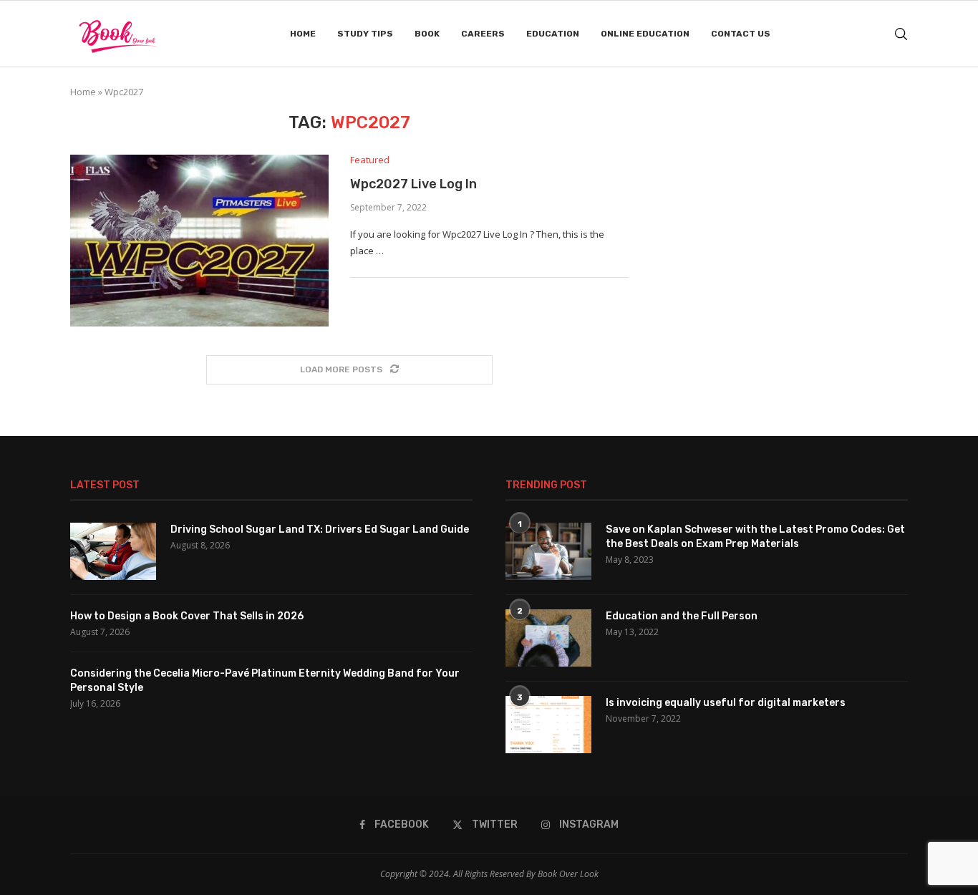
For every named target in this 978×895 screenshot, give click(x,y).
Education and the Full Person (681, 616)
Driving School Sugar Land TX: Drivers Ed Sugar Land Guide (319, 529)
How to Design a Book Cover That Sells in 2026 (187, 616)
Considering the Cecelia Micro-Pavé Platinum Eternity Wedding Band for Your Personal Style (265, 680)
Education (552, 34)
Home (303, 34)
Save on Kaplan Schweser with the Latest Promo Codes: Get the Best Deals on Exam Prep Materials (755, 536)
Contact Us (740, 34)
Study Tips (365, 34)
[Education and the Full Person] (548, 638)
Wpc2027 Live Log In (413, 184)
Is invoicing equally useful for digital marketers (726, 703)
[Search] (901, 34)
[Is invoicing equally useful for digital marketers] (548, 724)
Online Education (645, 34)
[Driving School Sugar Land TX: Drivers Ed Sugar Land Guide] (113, 551)
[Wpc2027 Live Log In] (199, 240)
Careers (483, 34)
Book (427, 34)
